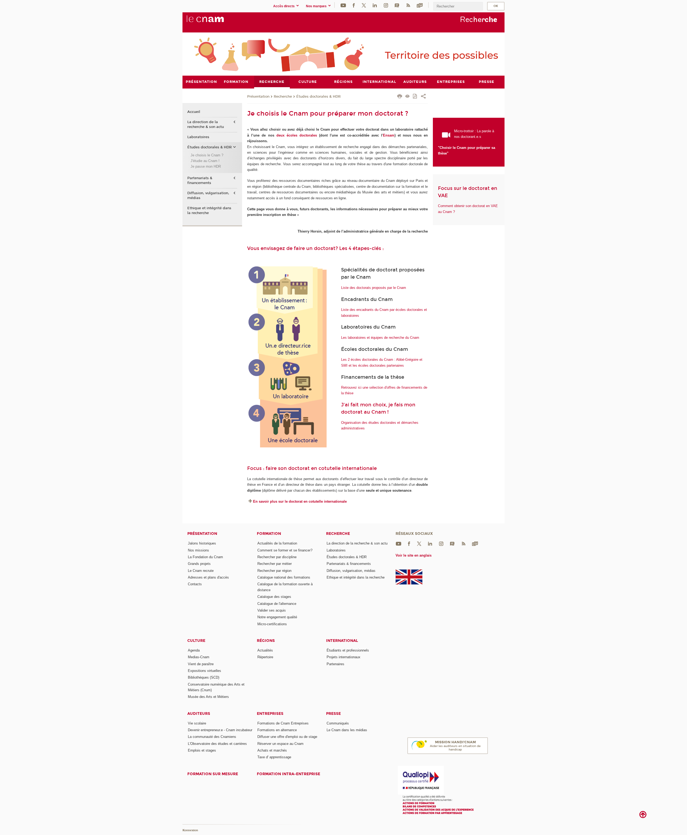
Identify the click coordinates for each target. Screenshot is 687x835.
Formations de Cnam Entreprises (283, 723)
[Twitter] (363, 5)
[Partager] (423, 97)
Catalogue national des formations (283, 577)
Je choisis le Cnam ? (207, 155)
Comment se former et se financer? (284, 550)
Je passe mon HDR (206, 166)
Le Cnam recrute (201, 571)
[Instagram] (385, 5)
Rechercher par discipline (277, 557)
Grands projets (199, 564)
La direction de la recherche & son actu (205, 124)
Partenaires (335, 664)
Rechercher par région (274, 571)
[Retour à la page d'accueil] (214, 22)
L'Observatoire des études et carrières (217, 744)
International (342, 640)
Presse (333, 713)
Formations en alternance (277, 730)
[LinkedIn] (374, 5)
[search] (458, 6)
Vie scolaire (197, 723)
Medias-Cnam (198, 657)
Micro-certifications (272, 624)
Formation (269, 533)
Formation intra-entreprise (288, 774)
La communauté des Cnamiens (212, 737)
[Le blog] (396, 5)
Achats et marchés (272, 750)
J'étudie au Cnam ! (205, 161)
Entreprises (270, 713)
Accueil (193, 112)
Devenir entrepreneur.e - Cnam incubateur (220, 730)
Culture (196, 640)
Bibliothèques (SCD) (203, 677)
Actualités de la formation (277, 543)
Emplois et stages (202, 750)
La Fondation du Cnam (205, 557)
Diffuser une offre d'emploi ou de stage (287, 737)
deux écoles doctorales (296, 135)
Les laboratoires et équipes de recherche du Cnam (380, 338)
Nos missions (198, 550)
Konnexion (190, 830)
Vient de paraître (201, 664)
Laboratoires (198, 137)
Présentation (258, 96)
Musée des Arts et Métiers (208, 697)
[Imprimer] (399, 97)
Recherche (283, 96)
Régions (266, 640)
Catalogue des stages (274, 597)
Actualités (265, 650)
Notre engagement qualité (277, 617)
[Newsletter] (420, 5)
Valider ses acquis (271, 610)
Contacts (195, 584)
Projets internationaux (343, 657)
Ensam (388, 135)
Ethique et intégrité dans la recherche (209, 210)
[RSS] (408, 5)
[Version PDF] (415, 96)
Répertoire (265, 657)
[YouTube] (343, 5)
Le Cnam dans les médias (347, 730)
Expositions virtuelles (204, 671)
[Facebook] (353, 5)
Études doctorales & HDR (318, 96)
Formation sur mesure (212, 774)
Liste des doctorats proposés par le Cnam (373, 288)
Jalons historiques (202, 543)
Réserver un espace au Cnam (280, 744)
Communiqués (338, 723)
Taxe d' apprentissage (274, 757)
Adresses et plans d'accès (208, 577)
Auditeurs (198, 713)
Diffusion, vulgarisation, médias (208, 195)
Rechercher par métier (274, 564)
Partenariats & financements (199, 180)
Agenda (194, 650)
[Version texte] (407, 96)
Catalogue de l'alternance (276, 604)
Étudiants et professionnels (348, 650)
